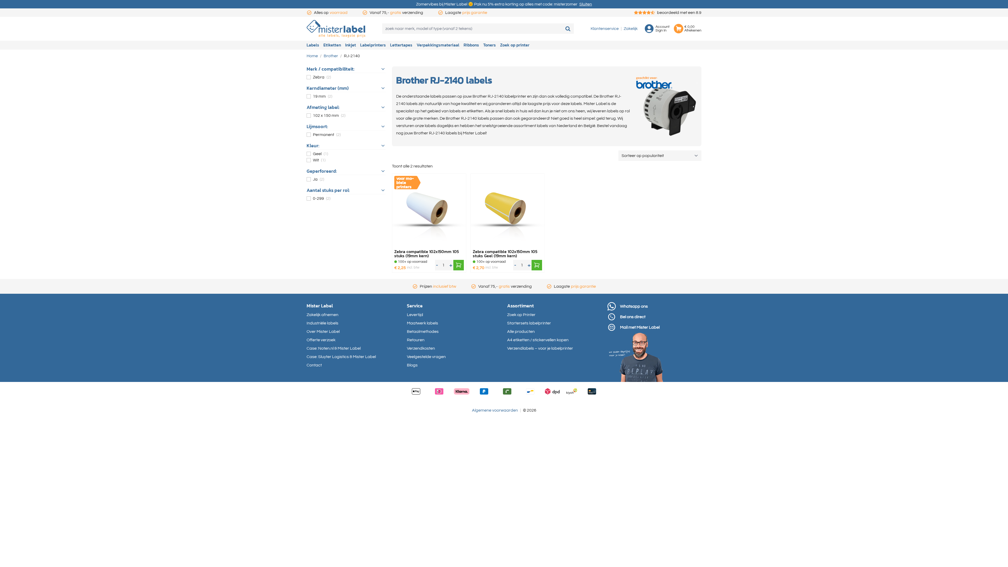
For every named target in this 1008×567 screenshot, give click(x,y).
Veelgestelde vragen (426, 357)
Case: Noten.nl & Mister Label (334, 348)
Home (312, 56)
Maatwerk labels (422, 323)
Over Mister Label (323, 331)
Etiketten (332, 45)
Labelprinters (373, 45)
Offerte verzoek (321, 340)
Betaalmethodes (423, 331)
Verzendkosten (421, 348)
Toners (489, 45)
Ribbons (471, 45)
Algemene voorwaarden (495, 410)
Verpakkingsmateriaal (438, 45)
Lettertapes (401, 45)
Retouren (415, 340)
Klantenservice (605, 29)
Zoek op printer (514, 45)
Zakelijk (631, 29)
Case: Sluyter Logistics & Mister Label (341, 357)
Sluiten (585, 4)
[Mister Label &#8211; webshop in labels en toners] (336, 29)
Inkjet (350, 45)
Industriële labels (322, 323)
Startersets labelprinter (529, 323)
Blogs (412, 365)
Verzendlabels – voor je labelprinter (540, 348)
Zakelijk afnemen (322, 315)
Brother (331, 56)
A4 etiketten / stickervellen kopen (538, 340)
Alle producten (521, 331)
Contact (314, 365)
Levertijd (415, 315)
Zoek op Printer (521, 315)
